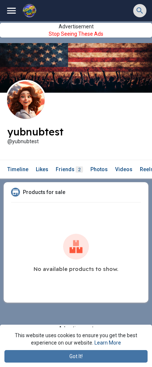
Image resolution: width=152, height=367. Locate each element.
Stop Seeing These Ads (76, 34)
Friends (68, 169)
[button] (139, 10)
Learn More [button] (107, 343)
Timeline (17, 169)
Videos (123, 169)
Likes (42, 169)
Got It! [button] (76, 356)
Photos (99, 169)
